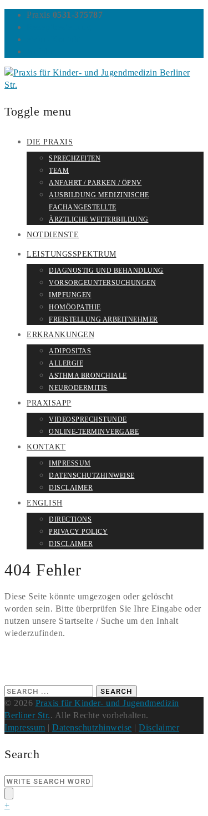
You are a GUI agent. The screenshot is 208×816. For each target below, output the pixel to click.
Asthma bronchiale (88, 375)
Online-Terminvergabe (94, 431)
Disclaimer (71, 488)
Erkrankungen (60, 335)
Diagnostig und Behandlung (106, 270)
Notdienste (53, 235)
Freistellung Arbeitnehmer (103, 319)
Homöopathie (75, 307)
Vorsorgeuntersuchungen (102, 283)
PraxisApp (49, 403)
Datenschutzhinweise (92, 475)
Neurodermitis (78, 388)
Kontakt (46, 447)
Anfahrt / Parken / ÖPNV (95, 183)
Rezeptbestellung (59, 27)
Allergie (66, 363)
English (45, 503)
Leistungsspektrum (71, 254)
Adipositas (70, 351)
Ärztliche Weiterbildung (99, 219)
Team (59, 170)
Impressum (70, 463)
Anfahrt (41, 51)
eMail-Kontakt (54, 39)
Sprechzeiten (74, 158)
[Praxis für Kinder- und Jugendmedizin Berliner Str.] (104, 84)
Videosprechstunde (88, 419)
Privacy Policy (78, 531)
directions (70, 519)
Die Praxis (50, 142)
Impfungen (70, 295)
